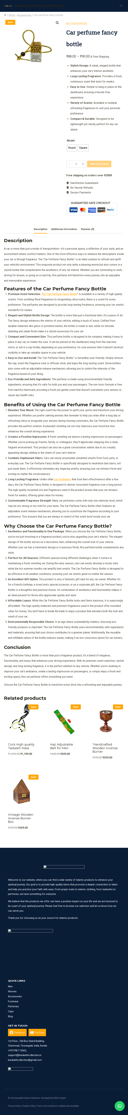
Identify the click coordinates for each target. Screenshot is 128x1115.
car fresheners (62, 479)
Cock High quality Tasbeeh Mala (21, 746)
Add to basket (99, 164)
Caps (11, 1011)
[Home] (5, 15)
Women (12, 991)
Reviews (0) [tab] (87, 229)
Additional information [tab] (64, 229)
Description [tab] (40, 229)
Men (10, 986)
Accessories (76, 23)
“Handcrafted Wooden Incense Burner (105, 748)
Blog (10, 1016)
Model (71, 140)
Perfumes (13, 1006)
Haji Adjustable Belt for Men (61, 746)
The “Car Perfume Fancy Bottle (59, 294)
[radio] (72, 148)
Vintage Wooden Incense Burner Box (20, 818)
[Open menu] (121, 5)
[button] (57, 23)
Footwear (13, 1001)
